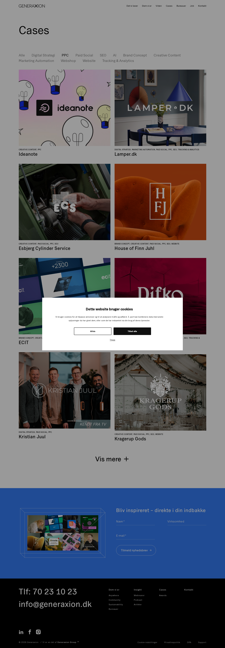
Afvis (92, 331)
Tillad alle (132, 331)
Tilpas (112, 340)
